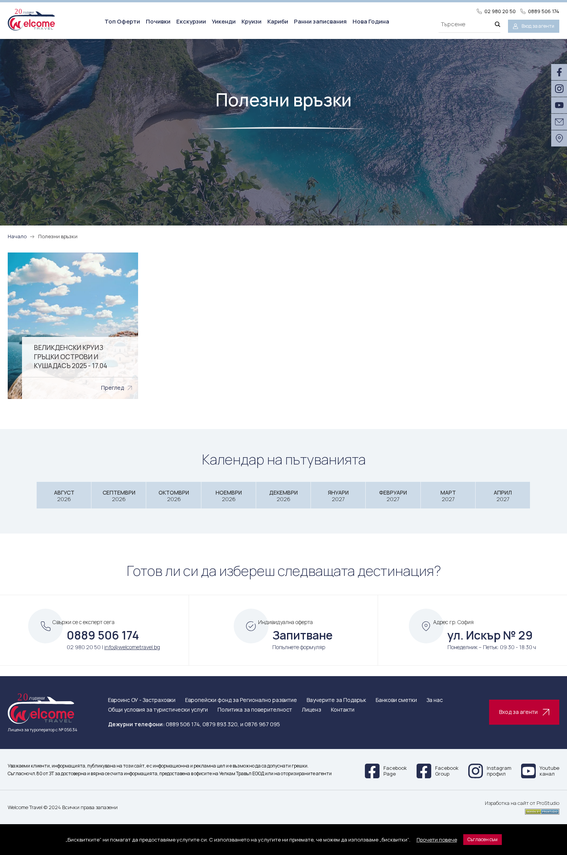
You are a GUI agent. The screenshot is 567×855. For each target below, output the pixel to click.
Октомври (174, 496)
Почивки (158, 21)
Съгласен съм (482, 839)
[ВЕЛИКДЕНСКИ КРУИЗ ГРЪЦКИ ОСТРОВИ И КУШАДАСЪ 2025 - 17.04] (73, 325)
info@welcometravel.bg (132, 647)
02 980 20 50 (500, 11)
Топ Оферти (122, 21)
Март (448, 496)
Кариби (277, 21)
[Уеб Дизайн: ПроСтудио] (522, 810)
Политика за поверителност (255, 710)
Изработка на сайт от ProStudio (522, 803)
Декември (283, 496)
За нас (435, 700)
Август (64, 496)
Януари (338, 496)
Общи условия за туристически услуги (158, 710)
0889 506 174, (183, 724)
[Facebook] (559, 72)
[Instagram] (559, 89)
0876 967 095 (262, 724)
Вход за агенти (537, 26)
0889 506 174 (543, 11)
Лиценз (311, 710)
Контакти (342, 710)
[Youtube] (559, 105)
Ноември (229, 496)
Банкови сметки (396, 700)
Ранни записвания (320, 21)
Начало (17, 236)
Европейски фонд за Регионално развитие (241, 700)
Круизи (251, 21)
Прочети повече (437, 839)
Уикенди (224, 21)
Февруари (393, 496)
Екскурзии (191, 21)
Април (503, 496)
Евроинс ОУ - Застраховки (142, 700)
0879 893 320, (220, 724)
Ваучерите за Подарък (336, 700)
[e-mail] (559, 122)
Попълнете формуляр (298, 647)
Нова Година (371, 21)
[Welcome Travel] (31, 19)
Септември (119, 496)
